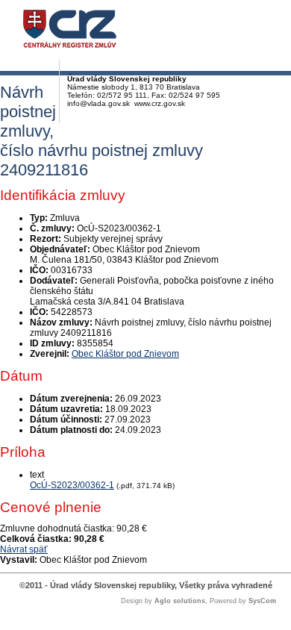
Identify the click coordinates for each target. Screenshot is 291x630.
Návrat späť (24, 549)
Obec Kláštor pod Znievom (125, 354)
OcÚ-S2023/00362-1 (72, 485)
